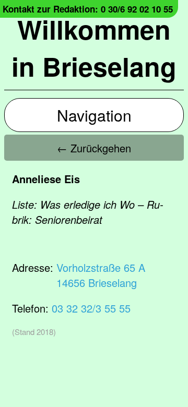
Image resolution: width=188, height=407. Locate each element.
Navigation (94, 115)
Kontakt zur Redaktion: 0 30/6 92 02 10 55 (88, 9)
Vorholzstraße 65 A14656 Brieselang (100, 275)
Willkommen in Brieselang (94, 47)
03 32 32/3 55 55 (91, 308)
